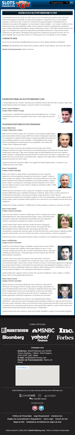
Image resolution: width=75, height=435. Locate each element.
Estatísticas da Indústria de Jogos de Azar (44, 422)
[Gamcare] (27, 395)
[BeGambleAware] (38, 399)
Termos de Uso (61, 419)
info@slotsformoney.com (35, 358)
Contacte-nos (56, 416)
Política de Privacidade (22, 416)
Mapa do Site (19, 422)
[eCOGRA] (50, 396)
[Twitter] (41, 408)
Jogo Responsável (41, 416)
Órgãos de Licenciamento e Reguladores (24, 419)
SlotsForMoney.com (36, 430)
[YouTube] (35, 408)
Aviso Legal (48, 419)
